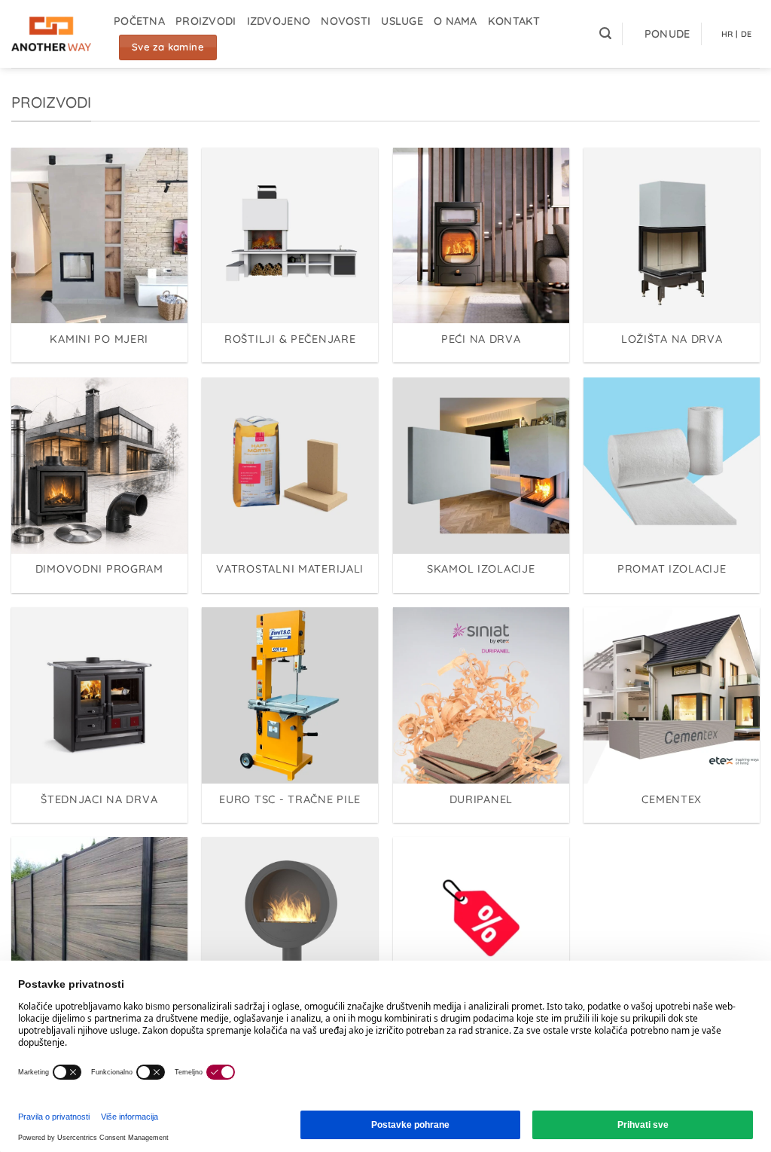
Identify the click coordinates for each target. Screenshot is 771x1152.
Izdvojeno (279, 21)
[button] (605, 33)
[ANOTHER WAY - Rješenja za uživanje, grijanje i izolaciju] (51, 34)
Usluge (402, 21)
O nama (455, 21)
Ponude (667, 34)
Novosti (345, 21)
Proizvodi (205, 21)
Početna (139, 21)
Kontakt (514, 21)
